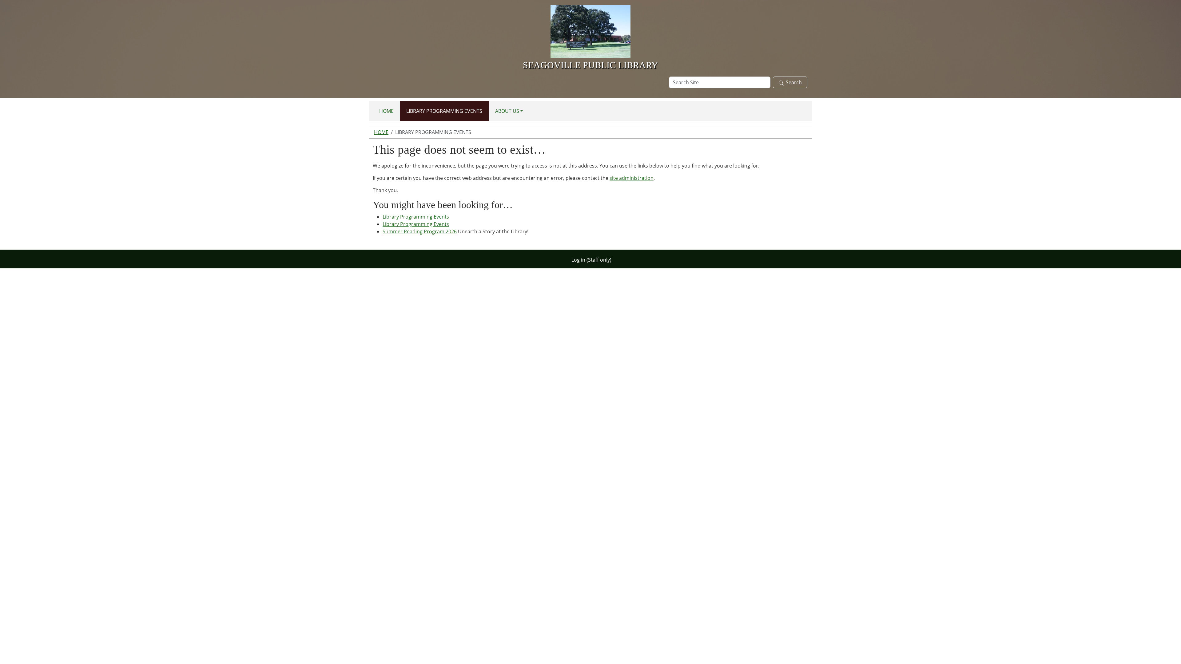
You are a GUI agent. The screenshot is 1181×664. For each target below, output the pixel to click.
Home (386, 111)
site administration (632, 178)
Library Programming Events (444, 111)
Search (794, 82)
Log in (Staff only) (591, 259)
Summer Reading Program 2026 (420, 231)
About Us (507, 111)
